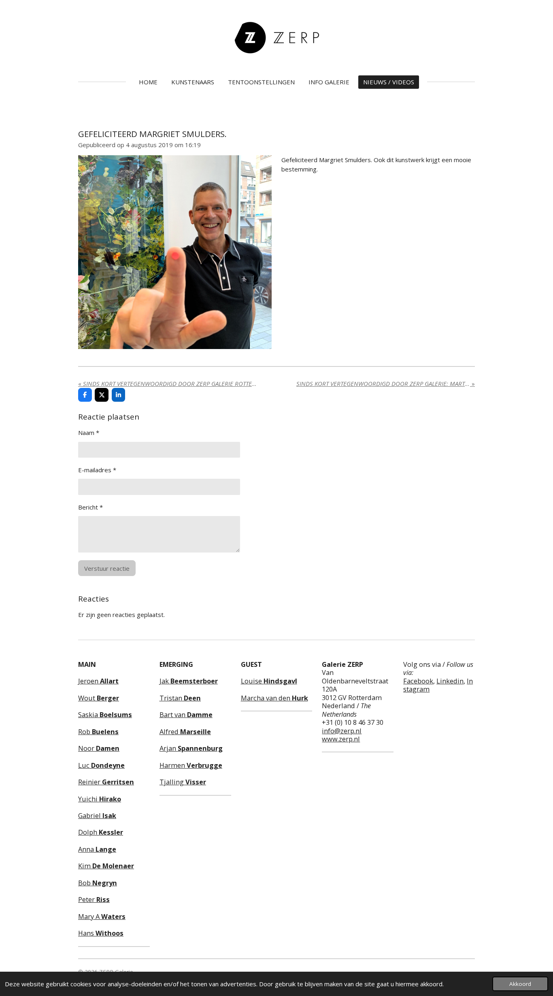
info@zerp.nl (342, 730)
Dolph (100, 832)
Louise (269, 680)
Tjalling (183, 781)
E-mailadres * (97, 470)
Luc (101, 765)
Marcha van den (274, 698)
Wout (98, 698)
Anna (97, 849)
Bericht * (90, 507)
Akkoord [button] (520, 983)
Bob (97, 882)
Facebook (418, 680)
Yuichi (99, 798)
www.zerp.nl (341, 738)
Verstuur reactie (107, 568)
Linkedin (450, 680)
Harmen (191, 765)
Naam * (88, 432)
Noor (98, 748)
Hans (100, 933)
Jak (189, 680)
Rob (98, 731)
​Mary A (101, 916)
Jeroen (98, 680)
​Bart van (186, 714)
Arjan (191, 748)
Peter (94, 899)
